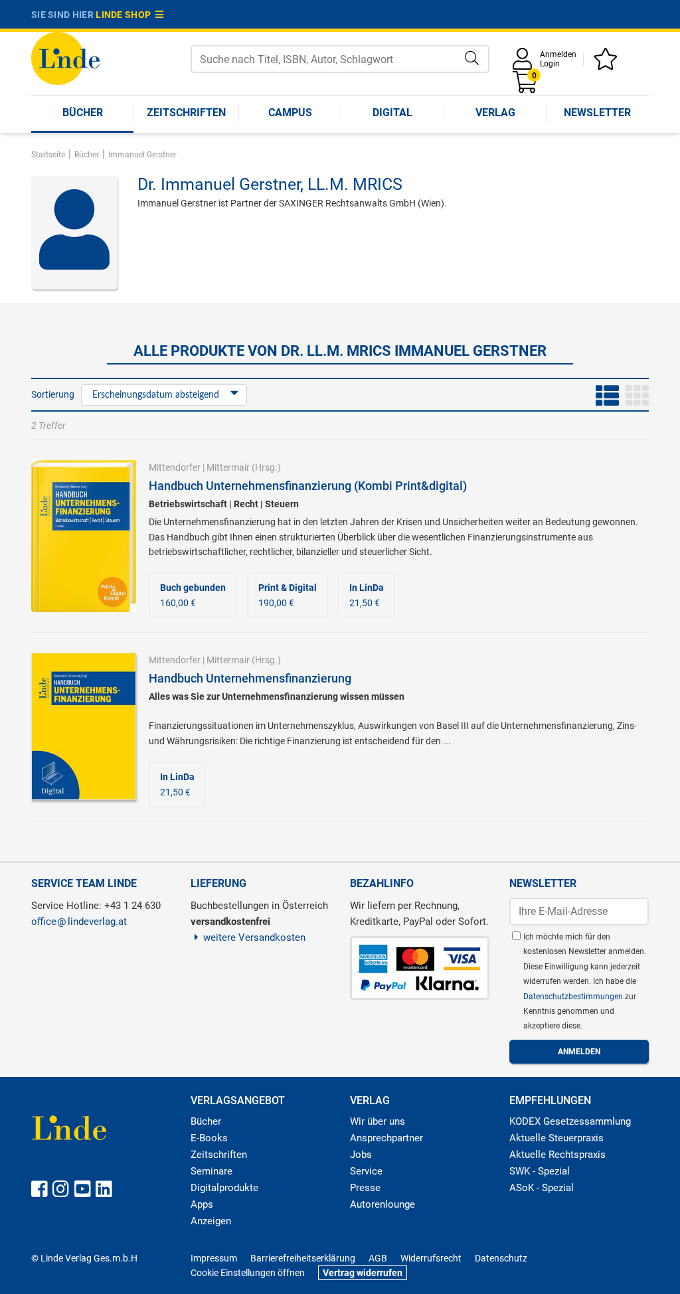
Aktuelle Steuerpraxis (556, 1138)
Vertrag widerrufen (362, 1272)
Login (550, 63)
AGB (378, 1258)
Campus (290, 112)
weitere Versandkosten (254, 937)
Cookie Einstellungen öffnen (248, 1272)
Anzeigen (211, 1221)
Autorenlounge (382, 1204)
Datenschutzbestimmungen (574, 996)
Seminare (211, 1171)
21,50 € (366, 594)
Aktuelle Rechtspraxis (557, 1155)
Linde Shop (125, 14)
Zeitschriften (186, 112)
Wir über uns (377, 1121)
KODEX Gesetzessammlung (570, 1121)
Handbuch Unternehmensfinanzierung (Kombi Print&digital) (308, 486)
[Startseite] (65, 57)
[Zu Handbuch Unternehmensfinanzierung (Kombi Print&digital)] (83, 535)
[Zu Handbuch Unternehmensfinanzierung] (83, 725)
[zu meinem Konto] (525, 63)
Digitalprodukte (224, 1188)
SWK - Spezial (539, 1171)
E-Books (209, 1138)
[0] (526, 86)
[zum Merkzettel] (607, 63)
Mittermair (228, 467)
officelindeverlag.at (79, 922)
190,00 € (287, 594)
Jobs (361, 1155)
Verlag (495, 112)
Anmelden (558, 54)
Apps (202, 1204)
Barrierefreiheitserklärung (302, 1258)
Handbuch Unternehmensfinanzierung (250, 678)
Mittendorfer (175, 467)
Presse (365, 1188)
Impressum (214, 1258)
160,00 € (193, 594)
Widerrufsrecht (431, 1258)
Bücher (82, 112)
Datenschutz (501, 1258)
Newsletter (597, 112)
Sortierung (52, 394)
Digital (392, 112)
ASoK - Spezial (541, 1188)
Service (366, 1171)
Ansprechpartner (386, 1138)
